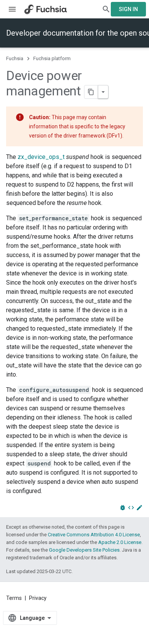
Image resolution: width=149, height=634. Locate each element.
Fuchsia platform (52, 58)
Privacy (38, 598)
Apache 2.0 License (119, 542)
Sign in (128, 9)
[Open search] (106, 9)
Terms (14, 598)
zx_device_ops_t (41, 157)
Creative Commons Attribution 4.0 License (94, 534)
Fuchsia (14, 58)
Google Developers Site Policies (84, 550)
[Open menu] (12, 9)
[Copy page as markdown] (91, 91)
